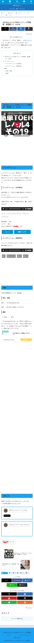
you (28, 573)
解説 (6, 68)
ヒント (7, 232)
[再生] (3, 209)
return (23, 573)
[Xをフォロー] (9, 594)
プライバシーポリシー (25, 635)
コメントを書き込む (17, 618)
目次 (14, 53)
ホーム (9, 635)
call (15, 573)
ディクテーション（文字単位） (14, 63)
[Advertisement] (17, 89)
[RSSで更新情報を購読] (25, 602)
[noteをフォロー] (25, 598)
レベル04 (5, 573)
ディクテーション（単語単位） (14, 66)
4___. (26, 256)
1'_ (4, 256)
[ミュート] (26, 209)
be (11, 573)
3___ (19, 256)
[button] (29, 29)
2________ (11, 256)
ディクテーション (9, 61)
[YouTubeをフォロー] (9, 598)
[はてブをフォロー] (25, 594)
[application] (17, 208)
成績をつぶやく (22, 232)
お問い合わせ (17, 637)
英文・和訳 (9, 71)
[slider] (29, 208)
